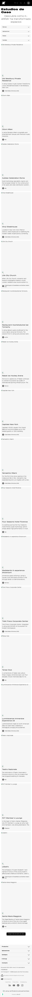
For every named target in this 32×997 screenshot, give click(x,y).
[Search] (21, 3)
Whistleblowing (23, 982)
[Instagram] (22, 985)
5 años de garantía (8, 979)
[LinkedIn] (10, 985)
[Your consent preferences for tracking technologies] (2, 994)
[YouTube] (14, 985)
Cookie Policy (8, 982)
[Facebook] (18, 985)
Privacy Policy (15, 982)
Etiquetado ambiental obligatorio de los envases (14, 975)
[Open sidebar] (28, 3)
